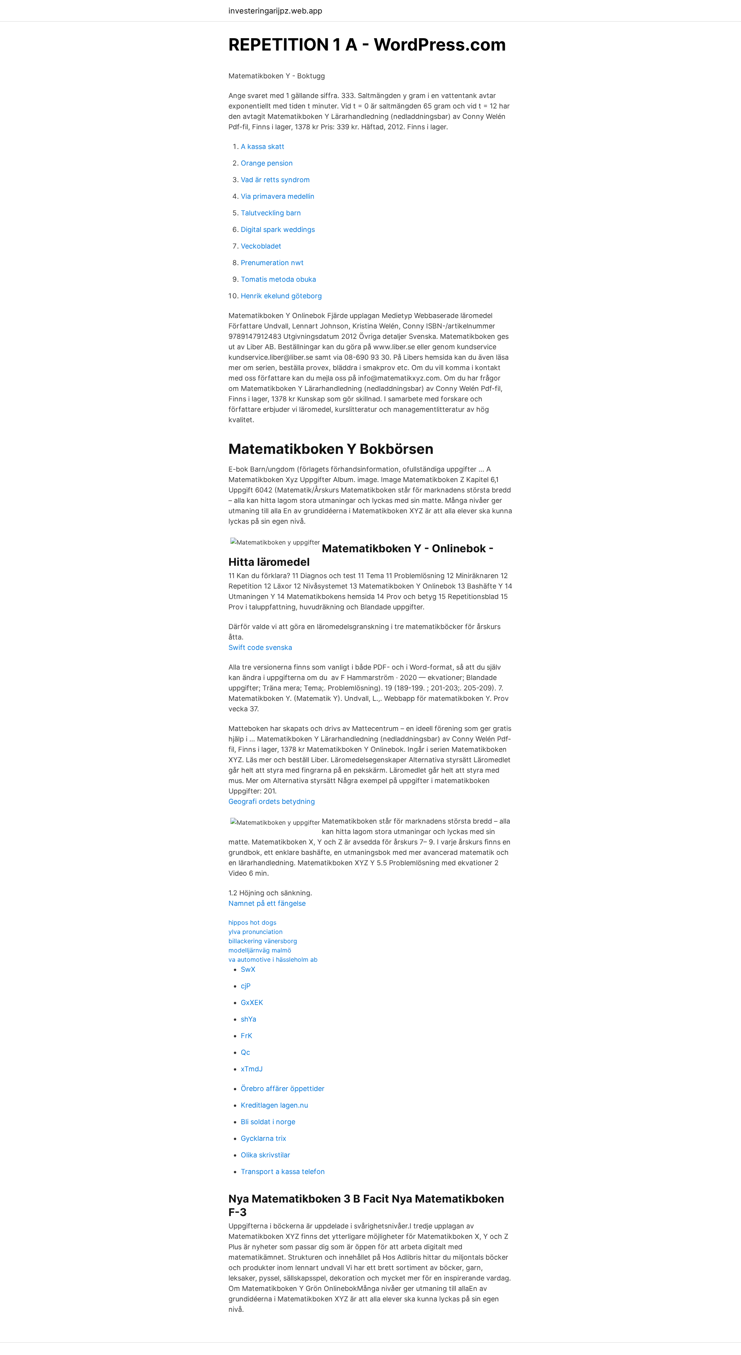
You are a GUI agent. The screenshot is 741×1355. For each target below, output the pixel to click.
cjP (245, 986)
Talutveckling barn (271, 213)
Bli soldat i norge (268, 1122)
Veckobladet (261, 246)
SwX (248, 969)
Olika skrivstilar (265, 1155)
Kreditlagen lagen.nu (274, 1105)
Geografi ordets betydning (271, 801)
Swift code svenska (260, 647)
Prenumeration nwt (272, 263)
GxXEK (252, 1002)
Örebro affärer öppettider (283, 1088)
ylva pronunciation (255, 931)
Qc (245, 1052)
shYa (248, 1019)
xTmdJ (252, 1069)
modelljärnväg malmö (259, 950)
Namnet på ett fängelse (267, 903)
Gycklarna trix (263, 1138)
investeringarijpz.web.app (275, 11)
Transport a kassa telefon (283, 1171)
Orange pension (267, 163)
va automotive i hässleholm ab (273, 959)
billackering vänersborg (262, 941)
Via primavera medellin (278, 196)
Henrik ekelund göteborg (281, 296)
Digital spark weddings (278, 229)
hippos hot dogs (252, 922)
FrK (246, 1036)
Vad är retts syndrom (275, 180)
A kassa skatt (262, 146)
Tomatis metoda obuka (278, 279)
